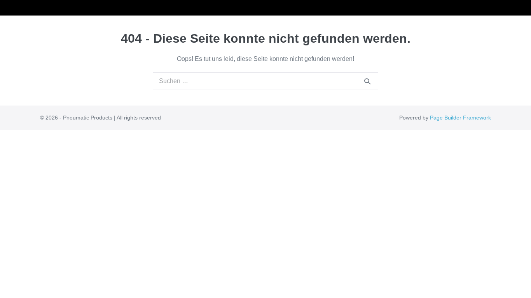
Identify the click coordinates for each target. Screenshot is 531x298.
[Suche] (367, 81)
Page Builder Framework (460, 117)
